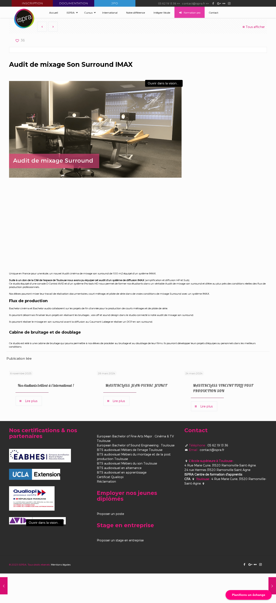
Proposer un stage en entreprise (120, 540)
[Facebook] (213, 3)
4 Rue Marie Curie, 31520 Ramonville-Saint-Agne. (220, 465)
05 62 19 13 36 (167, 3)
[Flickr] (224, 3)
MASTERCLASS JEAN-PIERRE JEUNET (136, 385)
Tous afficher (255, 27)
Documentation (73, 3)
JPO (114, 3)
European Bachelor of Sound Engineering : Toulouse (135, 445)
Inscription (32, 3)
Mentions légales (61, 564)
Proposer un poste (110, 514)
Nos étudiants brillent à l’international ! (46, 385)
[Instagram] (229, 3)
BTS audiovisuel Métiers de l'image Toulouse (129, 450)
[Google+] (218, 3)
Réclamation (106, 481)
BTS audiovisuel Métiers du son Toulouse (127, 463)
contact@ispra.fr (193, 3)
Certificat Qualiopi (110, 477)
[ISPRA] (24, 19)
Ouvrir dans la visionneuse (165, 83)
